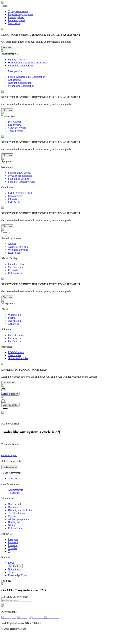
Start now (7, 47)
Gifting (12, 525)
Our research (15, 504)
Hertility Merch (16, 522)
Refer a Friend (15, 528)
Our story (13, 507)
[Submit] (2, 604)
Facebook (13, 542)
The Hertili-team (16, 513)
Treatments (14, 492)
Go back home (10, 467)
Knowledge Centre (18, 575)
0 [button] (5, 390)
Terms (11, 572)
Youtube (12, 548)
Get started (13, 478)
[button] (64, 28)
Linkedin (13, 545)
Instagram (13, 539)
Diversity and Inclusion (20, 510)
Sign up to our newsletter (14, 596)
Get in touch (8, 382)
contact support (9, 455)
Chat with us (15, 566)
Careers (12, 516)
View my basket (10, 405)
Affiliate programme (18, 519)
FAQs (11, 562)
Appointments (15, 489)
